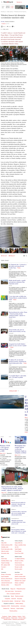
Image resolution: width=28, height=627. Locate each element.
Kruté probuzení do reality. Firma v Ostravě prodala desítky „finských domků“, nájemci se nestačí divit (18, 314)
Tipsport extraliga (5, 562)
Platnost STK (18, 584)
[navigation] (2, 2)
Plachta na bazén (19, 596)
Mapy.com (13, 588)
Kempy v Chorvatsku (6, 574)
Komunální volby (5, 553)
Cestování (11, 333)
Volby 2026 (3, 542)
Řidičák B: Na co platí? (20, 580)
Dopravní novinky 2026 (20, 578)
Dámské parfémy (15, 606)
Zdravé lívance (18, 562)
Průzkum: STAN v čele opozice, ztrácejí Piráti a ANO (5, 448)
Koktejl (10, 349)
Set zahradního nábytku (7, 601)
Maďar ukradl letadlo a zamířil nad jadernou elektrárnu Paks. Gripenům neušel (17, 282)
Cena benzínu (18, 591)
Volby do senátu (5, 551)
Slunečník (13, 598)
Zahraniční (11, 379)
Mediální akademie (5, 618)
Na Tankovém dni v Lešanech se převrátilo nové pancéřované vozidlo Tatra (17, 266)
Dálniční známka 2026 (20, 576)
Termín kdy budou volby (6, 549)
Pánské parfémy (13, 610)
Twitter (9, 616)
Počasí (10, 301)
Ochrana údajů (22, 618)
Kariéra (19, 616)
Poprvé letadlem (5, 576)
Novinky (2, 21)
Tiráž (23, 616)
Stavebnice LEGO (5, 606)
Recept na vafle (18, 567)
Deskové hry (6, 608)
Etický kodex (14, 618)
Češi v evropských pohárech (13, 593)
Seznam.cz (19, 2)
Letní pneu (22, 606)
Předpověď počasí (21, 588)
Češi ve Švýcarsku (5, 580)
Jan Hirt (16, 547)
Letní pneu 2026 (19, 574)
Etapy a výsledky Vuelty (20, 545)
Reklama (14, 616)
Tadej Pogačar (18, 549)
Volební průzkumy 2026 (6, 545)
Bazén (12, 596)
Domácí (10, 319)
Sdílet (9, 26)
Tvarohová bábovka (19, 565)
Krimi (10, 269)
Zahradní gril (17, 601)
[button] (14, 54)
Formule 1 (3, 567)
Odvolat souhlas (7, 619)
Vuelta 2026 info (18, 542)
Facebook (4, 616)
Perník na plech (18, 569)
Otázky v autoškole (19, 582)
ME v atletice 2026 (5, 565)
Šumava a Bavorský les (6, 578)
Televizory (12, 608)
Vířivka (23, 601)
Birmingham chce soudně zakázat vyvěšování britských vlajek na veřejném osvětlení (20, 449)
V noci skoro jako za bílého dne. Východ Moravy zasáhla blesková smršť (18, 297)
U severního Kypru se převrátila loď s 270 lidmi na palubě (17, 376)
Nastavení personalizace (18, 619)
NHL (2, 569)
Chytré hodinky (19, 608)
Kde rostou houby (9, 591)
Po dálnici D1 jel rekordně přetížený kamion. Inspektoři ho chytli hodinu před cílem (17, 361)
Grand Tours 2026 (19, 553)
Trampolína (7, 598)
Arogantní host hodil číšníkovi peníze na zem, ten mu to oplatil (17, 344)
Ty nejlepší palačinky (20, 558)
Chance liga (4, 558)
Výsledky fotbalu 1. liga (6, 560)
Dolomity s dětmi (5, 584)
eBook (4, 26)
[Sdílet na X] (26, 256)
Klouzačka (19, 598)
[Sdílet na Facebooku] (24, 256)
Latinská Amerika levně (6, 582)
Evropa (10, 285)
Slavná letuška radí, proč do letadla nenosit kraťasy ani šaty (17, 330)
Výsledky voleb (4, 547)
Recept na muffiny (19, 560)
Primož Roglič (18, 551)
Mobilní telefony (19, 603)
